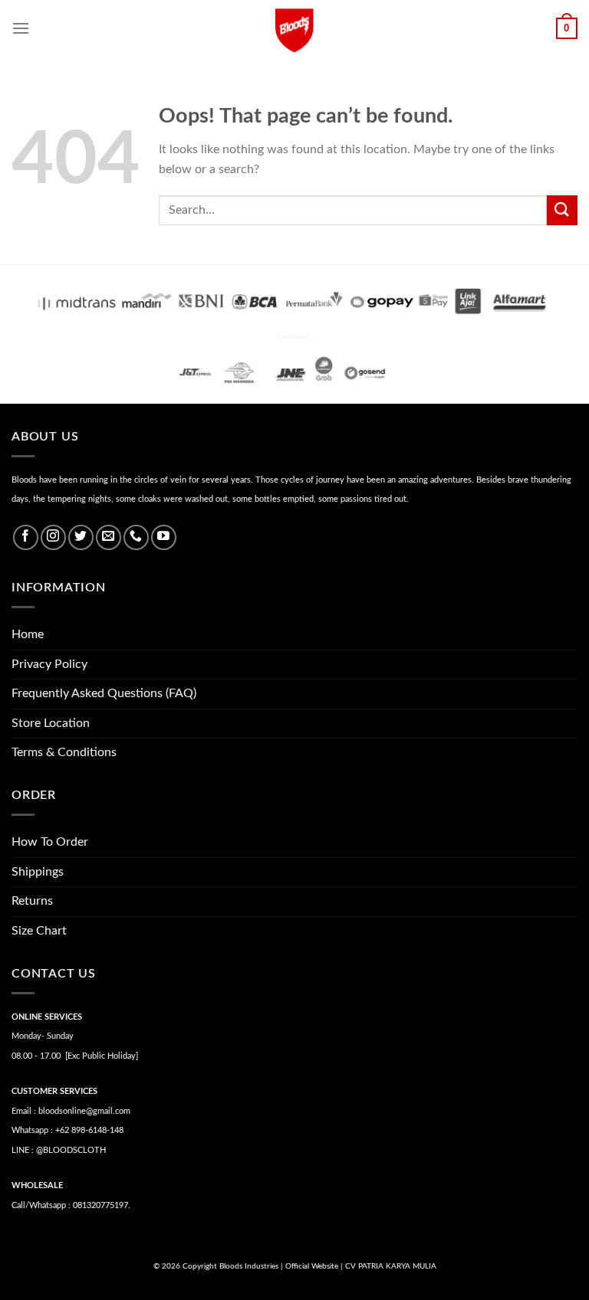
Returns (32, 901)
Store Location (51, 723)
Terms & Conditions (64, 752)
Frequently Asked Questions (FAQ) (104, 693)
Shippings (38, 872)
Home (28, 634)
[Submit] (562, 210)
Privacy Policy (49, 664)
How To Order (50, 842)
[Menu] (21, 28)
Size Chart (39, 931)
